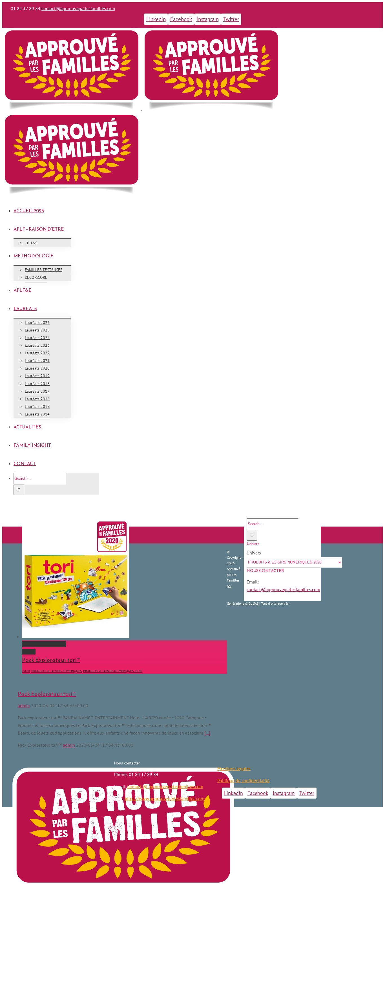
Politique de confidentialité (243, 780)
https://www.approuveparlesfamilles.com (164, 798)
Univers (254, 553)
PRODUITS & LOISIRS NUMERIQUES (56, 671)
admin (24, 705)
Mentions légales (234, 768)
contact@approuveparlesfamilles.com (78, 8)
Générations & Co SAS (242, 603)
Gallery (29, 652)
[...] (207, 733)
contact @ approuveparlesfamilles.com (165, 786)
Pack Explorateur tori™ (44, 644)
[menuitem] (198, 211)
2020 (26, 671)
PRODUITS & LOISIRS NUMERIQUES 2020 (112, 671)
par (229, 586)
